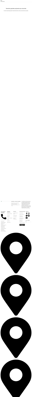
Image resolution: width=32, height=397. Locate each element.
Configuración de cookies (22, 224)
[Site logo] (3, 1)
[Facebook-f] (27, 214)
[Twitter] (27, 216)
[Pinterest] (29, 216)
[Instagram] (29, 214)
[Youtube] (27, 218)
